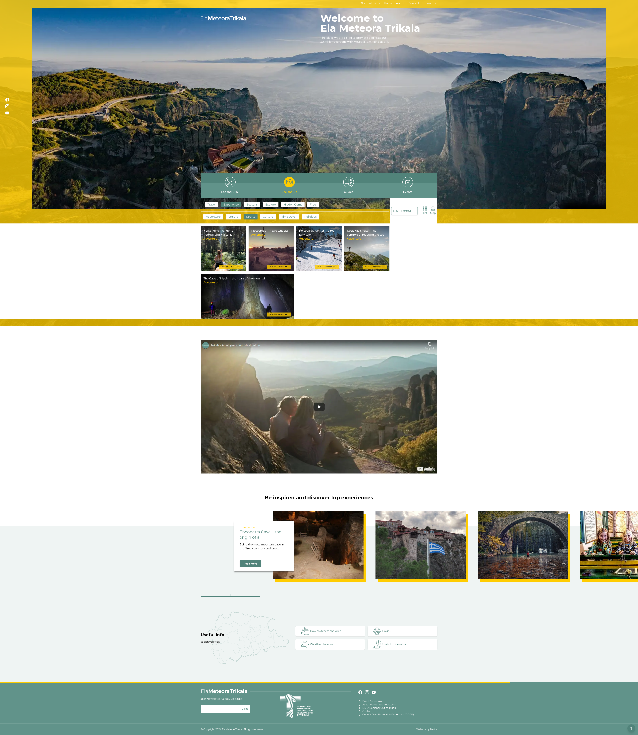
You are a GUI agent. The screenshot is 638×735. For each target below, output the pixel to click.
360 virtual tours (369, 3)
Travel (211, 204)
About (400, 3)
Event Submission (372, 701)
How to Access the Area (325, 631)
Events (407, 192)
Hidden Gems (293, 204)
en (429, 3)
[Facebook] (7, 100)
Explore (270, 204)
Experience (231, 204)
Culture (268, 216)
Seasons (252, 204)
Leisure (233, 216)
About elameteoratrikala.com (379, 704)
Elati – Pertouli (402, 210)
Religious (310, 216)
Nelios (433, 729)
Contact (414, 3)
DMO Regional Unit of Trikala (379, 707)
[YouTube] (7, 113)
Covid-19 (387, 631)
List (425, 213)
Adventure (213, 216)
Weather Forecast (322, 644)
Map (433, 213)
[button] (230, 595)
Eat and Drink (230, 192)
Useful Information (395, 644)
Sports (250, 216)
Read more (250, 563)
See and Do (289, 192)
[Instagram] (7, 106)
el (436, 3)
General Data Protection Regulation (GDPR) (388, 714)
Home (388, 3)
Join (245, 708)
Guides (348, 192)
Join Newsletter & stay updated (222, 698)
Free (313, 204)
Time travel (288, 216)
